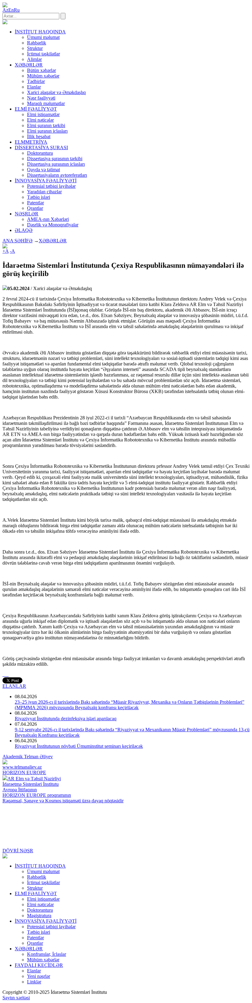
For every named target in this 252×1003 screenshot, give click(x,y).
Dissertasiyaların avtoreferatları (57, 175)
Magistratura (39, 915)
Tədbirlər (36, 81)
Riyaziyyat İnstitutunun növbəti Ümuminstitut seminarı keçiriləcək (79, 746)
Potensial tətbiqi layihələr (51, 186)
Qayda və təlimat (43, 169)
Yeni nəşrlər (38, 976)
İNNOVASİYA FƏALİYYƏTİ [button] (46, 180)
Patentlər (35, 202)
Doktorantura (40, 153)
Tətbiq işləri (38, 197)
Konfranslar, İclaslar (46, 954)
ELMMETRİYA (31, 142)
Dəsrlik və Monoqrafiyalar (52, 224)
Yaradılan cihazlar (44, 191)
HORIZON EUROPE (24, 772)
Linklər (34, 981)
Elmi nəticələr (40, 120)
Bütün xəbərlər (41, 70)
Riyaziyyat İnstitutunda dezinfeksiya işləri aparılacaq (65, 718)
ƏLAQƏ (24, 230)
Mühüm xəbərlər (43, 75)
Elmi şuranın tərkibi (46, 125)
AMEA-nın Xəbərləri (48, 219)
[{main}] (4, 22)
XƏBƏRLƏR (53, 240)
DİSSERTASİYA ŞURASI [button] (41, 147)
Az (5, 10)
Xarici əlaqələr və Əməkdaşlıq (56, 92)
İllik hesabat (38, 136)
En (11, 10)
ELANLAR (14, 686)
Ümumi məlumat (43, 37)
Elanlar (34, 86)
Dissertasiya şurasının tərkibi (54, 158)
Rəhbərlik (36, 42)
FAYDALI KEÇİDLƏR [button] (39, 965)
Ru (17, 10)
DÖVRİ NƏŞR (17, 850)
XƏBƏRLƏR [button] (29, 64)
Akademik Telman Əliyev (27, 756)
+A (5, 251)
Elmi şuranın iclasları (47, 131)
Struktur (35, 48)
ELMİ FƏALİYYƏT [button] (36, 109)
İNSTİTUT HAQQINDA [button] (40, 31)
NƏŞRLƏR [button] (26, 213)
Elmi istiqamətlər (43, 114)
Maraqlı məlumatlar (46, 103)
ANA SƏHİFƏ (17, 240)
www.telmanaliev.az (22, 767)
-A (12, 251)
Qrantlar (35, 208)
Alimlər (34, 59)
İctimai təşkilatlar (43, 53)
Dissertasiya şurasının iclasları (56, 164)
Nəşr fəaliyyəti (41, 97)
